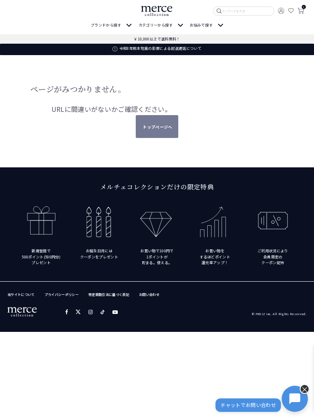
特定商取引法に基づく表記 (108, 294)
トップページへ (157, 127)
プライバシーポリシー (61, 294)
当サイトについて (21, 294)
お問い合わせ (149, 294)
